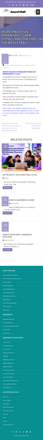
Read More (7, 188)
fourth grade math (11, 65)
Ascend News (7, 400)
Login (32, 5)
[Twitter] (12, 5)
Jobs (4, 418)
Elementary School (8, 370)
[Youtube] (23, 5)
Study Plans (6, 333)
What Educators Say (9, 296)
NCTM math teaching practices (20, 174)
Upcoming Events (8, 292)
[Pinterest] (27, 5)
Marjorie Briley (9, 240)
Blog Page (6, 310)
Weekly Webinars (8, 285)
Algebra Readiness (8, 363)
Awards (5, 421)
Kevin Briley (14, 55)
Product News (7, 306)
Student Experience (8, 289)
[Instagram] (20, 5)
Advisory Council (8, 411)
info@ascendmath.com (28, 2)
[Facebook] (9, 5)
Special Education (8, 353)
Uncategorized (26, 55)
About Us (5, 397)
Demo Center (7, 282)
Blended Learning (8, 346)
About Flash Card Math (10, 303)
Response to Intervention (10, 380)
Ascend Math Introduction (10, 275)
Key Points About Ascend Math (12, 279)
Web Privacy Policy (8, 407)
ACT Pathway (7, 387)
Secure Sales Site (8, 424)
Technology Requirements (11, 326)
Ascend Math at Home (9, 384)
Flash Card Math (8, 323)
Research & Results (8, 319)
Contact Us (6, 404)
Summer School (8, 377)
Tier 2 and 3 (6, 349)
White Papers (7, 299)
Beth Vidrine (15, 203)
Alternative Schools (8, 360)
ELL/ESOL (5, 356)
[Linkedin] (16, 5)
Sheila (6, 178)
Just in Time (6, 342)
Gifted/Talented (7, 367)
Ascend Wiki (6, 330)
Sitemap (5, 414)
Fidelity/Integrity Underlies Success (17, 235)
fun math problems (24, 65)
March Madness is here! (21, 200)
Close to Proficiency (9, 373)
